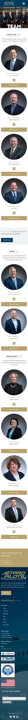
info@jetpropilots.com (6, 648)
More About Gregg (14, 304)
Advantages (5, 613)
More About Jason (14, 218)
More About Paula (13, 492)
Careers (4, 619)
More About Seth (14, 348)
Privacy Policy (6, 624)
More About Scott (14, 129)
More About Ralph (13, 85)
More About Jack (14, 174)
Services (5, 608)
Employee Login (18, 600)
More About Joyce (14, 451)
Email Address (5, 696)
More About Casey (14, 409)
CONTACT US (6, 593)
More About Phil (14, 537)
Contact (4, 622)
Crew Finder (5, 611)
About (4, 616)
